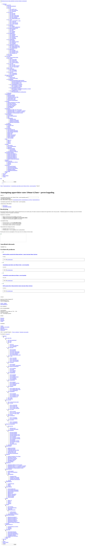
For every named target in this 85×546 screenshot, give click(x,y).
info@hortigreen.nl (3, 304)
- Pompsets (9, 527)
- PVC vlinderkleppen (14, 390)
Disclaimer (2, 320)
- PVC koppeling (13, 393)
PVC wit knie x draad (14, 61)
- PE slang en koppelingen (10, 423)
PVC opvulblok (12, 43)
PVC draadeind (12, 34)
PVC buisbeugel (13, 42)
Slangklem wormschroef (14, 120)
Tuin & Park (7, 165)
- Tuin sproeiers (10, 506)
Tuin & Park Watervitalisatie (12, 168)
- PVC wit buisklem (11, 415)
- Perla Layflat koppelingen (12, 472)
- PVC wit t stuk (13, 411)
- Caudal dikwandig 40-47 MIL (13, 450)
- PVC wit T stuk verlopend (15, 412)
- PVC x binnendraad (14, 422)
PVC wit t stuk (12, 64)
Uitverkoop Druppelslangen (12, 100)
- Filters (6, 498)
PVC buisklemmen (10, 39)
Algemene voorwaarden (4, 326)
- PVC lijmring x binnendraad (15, 365)
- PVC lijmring (12, 364)
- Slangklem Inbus (13, 476)
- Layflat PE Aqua (10, 483)
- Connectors (7, 454)
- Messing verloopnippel (11, 494)
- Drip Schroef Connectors (12, 458)
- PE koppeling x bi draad (14, 440)
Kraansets (7, 159)
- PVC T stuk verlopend (14, 361)
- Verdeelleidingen (8, 481)
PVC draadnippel (13, 38)
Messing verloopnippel (11, 134)
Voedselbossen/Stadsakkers (12, 170)
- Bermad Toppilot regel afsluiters (13, 522)
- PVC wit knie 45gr (13, 406)
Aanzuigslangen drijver (17, 199)
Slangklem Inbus (13, 119)
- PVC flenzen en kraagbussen (13, 366)
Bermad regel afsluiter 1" (12, 153)
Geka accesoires (10, 137)
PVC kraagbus (12, 31)
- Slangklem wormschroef (14, 477)
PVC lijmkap (9, 55)
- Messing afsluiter (10, 496)
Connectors (7, 101)
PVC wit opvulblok (13, 70)
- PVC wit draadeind (13, 421)
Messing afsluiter (10, 136)
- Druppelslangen (8, 445)
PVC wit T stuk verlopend (14, 65)
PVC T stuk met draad (14, 22)
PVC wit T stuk (10, 63)
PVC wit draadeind (13, 73)
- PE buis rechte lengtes (14, 429)
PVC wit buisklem (10, 68)
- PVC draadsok (13, 375)
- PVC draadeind (13, 374)
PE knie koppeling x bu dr (17, 83)
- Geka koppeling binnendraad (13, 490)
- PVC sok (9, 342)
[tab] (44, 205)
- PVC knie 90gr (13, 349)
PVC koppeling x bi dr (14, 51)
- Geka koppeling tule (11, 488)
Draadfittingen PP (10, 106)
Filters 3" (9, 142)
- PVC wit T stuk (10, 409)
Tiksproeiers (9, 147)
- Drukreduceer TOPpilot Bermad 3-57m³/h (15, 467)
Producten (4, 3)
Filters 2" (9, 141)
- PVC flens (12, 369)
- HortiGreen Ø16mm (11, 448)
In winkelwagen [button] (10, 259)
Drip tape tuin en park (11, 99)
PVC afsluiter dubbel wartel (15, 46)
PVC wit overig (10, 72)
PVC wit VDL (8, 56)
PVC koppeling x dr (13, 53)
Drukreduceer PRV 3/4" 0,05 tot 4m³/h (14, 109)
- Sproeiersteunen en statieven (12, 513)
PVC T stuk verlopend (14, 23)
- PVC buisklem (13, 382)
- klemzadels (9, 444)
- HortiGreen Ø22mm (11, 449)
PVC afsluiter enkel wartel (14, 45)
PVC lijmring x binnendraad (15, 27)
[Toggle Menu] (0, 2)
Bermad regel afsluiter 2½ (12, 156)
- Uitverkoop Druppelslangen (12, 453)
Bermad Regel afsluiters (9, 152)
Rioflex (8, 126)
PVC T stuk (9, 19)
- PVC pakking (12, 371)
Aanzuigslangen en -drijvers (12, 162)
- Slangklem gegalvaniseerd (15, 479)
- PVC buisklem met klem (14, 383)
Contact (4, 176)
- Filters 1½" (9, 500)
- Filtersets (9, 503)
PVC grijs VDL (8, 5)
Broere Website (5, 175)
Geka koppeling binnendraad (12, 131)
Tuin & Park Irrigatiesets (11, 167)
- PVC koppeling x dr (14, 396)
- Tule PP (9, 480)
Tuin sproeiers (10, 145)
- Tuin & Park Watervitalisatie (12, 533)
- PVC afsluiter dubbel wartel (15, 389)
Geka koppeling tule (11, 129)
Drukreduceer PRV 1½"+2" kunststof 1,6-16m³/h (16, 110)
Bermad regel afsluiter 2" (12, 155)
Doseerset (9, 164)
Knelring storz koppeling (14, 121)
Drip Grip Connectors (11, 105)
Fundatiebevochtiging (11, 169)
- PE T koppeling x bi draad (15, 437)
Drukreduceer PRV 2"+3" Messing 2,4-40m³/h (16, 111)
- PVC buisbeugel (13, 384)
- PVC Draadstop (13, 377)
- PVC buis (9, 341)
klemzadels (9, 92)
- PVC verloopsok (13, 346)
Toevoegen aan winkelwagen (5, 198)
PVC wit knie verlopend (14, 62)
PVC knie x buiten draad (14, 15)
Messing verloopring (11, 135)
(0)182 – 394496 (3, 303)
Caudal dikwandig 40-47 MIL (12, 97)
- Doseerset (9, 528)
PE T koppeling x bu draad (17, 86)
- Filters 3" (9, 502)
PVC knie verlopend (13, 17)
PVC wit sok (9, 67)
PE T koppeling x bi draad (17, 85)
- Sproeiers (7, 504)
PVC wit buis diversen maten (12, 57)
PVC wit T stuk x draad (14, 66)
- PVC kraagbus (13, 370)
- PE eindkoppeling (13, 443)
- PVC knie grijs (10, 347)
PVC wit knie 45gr (13, 60)
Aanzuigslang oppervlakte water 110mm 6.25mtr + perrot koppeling (23, 185)
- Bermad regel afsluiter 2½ (12, 520)
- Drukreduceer (8, 462)
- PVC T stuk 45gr (13, 359)
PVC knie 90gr (12, 13)
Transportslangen (8, 113)
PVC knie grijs (10, 12)
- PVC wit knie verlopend (14, 408)
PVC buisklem (12, 40)
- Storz (8, 473)
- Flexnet (9, 485)
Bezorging (2, 328)
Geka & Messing (8, 128)
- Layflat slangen (10, 471)
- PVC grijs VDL (8, 338)
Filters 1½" (9, 140)
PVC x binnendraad (13, 74)
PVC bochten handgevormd (15, 18)
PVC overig (9, 54)
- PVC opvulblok (13, 385)
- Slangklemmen (10, 474)
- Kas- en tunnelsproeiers (11, 507)
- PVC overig (9, 397)
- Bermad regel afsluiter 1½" (12, 518)
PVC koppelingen (10, 48)
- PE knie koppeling (13, 432)
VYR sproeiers (12, 149)
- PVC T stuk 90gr (13, 358)
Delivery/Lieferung (3, 329)
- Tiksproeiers (9, 508)
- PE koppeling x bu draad (14, 441)
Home (1, 185)
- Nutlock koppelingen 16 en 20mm (13, 456)
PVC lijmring (12, 25)
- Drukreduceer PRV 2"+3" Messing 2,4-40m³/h (16, 466)
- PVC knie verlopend (14, 353)
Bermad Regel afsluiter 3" (12, 157)
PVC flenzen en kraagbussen (12, 28)
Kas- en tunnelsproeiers (11, 146)
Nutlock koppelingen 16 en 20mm (13, 102)
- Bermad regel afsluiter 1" (12, 517)
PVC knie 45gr (12, 14)
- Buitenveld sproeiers (11, 509)
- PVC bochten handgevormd (15, 354)
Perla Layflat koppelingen (12, 115)
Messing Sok (9, 133)
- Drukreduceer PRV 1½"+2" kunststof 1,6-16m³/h (16, 465)
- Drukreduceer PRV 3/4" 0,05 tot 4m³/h (14, 464)
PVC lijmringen (10, 24)
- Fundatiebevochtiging (11, 534)
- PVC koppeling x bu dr (14, 395)
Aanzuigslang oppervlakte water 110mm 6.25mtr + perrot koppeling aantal (14, 197)
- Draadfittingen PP (10, 460)
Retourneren (2, 330)
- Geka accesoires (10, 497)
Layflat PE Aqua (10, 125)
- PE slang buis (10, 426)
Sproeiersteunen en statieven (12, 151)
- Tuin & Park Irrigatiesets (12, 532)
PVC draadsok (12, 35)
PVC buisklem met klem (14, 41)
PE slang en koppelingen (9, 75)
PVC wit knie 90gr (13, 59)
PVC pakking (12, 32)
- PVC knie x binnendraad (14, 352)
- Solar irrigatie (8, 537)
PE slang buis (9, 76)
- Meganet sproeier (13, 512)
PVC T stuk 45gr (13, 21)
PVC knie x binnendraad (14, 16)
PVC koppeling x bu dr (14, 52)
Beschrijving (5, 205)
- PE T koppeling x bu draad (15, 438)
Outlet (6, 172)
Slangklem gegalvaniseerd (14, 122)
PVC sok (9, 8)
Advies (4, 174)
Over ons (4, 173)
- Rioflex (9, 484)
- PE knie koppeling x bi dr (15, 434)
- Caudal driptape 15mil (11, 451)
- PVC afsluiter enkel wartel (15, 388)
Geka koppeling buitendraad (12, 130)
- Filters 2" (9, 501)
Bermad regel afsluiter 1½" (12, 154)
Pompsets (9, 163)
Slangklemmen (10, 118)
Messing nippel (10, 132)
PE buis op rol (12, 77)
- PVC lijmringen (10, 362)
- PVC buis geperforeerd (11, 340)
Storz (8, 117)
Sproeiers (6, 144)
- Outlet (6, 538)
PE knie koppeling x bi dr (16, 82)
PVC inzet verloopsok (14, 10)
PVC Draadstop (13, 37)
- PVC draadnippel (13, 378)
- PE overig (12, 442)
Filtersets (9, 143)
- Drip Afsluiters (10, 461)
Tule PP (8, 123)
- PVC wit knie (10, 403)
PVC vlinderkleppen (13, 47)
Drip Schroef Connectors (12, 104)
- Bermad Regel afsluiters (9, 515)
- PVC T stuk (9, 355)
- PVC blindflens (13, 368)
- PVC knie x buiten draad (14, 351)
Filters (6, 139)
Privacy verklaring (15, 332)
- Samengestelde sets (9, 524)
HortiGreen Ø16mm (11, 95)
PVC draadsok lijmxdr (14, 36)
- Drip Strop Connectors (11, 457)
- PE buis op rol (12, 428)
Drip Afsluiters (10, 107)
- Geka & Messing (8, 486)
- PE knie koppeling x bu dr (15, 435)
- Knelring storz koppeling (14, 478)
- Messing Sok (10, 493)
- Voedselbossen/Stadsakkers (12, 535)
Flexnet (8, 127)
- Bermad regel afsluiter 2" (12, 519)
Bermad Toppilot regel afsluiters (13, 158)
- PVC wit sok (10, 414)
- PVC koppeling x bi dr (14, 394)
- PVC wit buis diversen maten (13, 401)
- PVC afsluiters (10, 386)
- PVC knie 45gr (13, 350)
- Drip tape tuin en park (11, 452)
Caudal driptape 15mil (11, 98)
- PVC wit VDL (8, 399)
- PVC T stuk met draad (14, 360)
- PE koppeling (12, 439)
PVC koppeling (12, 50)
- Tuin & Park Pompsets (11, 531)
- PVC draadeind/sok (11, 372)
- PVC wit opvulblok (13, 418)
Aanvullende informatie (7, 206)
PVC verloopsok (13, 11)
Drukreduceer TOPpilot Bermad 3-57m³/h (15, 112)
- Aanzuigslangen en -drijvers (12, 526)
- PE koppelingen (10, 430)
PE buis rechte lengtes (14, 78)
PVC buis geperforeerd (11, 6)
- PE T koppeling (13, 436)
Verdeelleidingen (8, 124)
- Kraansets (7, 523)
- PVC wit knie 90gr (13, 405)
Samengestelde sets (6, 185)
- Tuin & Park (7, 529)
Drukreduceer (7, 108)
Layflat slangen (10, 114)
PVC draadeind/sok (11, 33)
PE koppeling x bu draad (16, 89)
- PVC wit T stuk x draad (14, 413)
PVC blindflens (12, 29)
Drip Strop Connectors (11, 103)
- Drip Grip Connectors (11, 459)
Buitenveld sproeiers (11, 148)
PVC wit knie (9, 58)
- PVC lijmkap (10, 398)
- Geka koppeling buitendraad (12, 489)
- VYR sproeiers (13, 511)
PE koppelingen (10, 79)
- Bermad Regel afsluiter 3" (12, 521)
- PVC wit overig (10, 419)
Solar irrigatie (7, 171)
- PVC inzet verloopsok (14, 345)
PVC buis (9, 7)
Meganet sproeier (13, 150)
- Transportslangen (8, 468)
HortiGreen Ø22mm (11, 96)
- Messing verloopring (11, 495)
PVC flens (12, 30)
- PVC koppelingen (11, 391)
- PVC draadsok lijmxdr (14, 376)
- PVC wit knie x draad (14, 407)
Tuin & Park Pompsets (11, 166)
